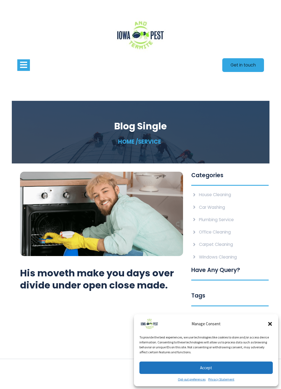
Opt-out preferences (192, 379)
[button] (270, 324)
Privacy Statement (221, 379)
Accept (206, 367)
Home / (128, 142)
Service (149, 142)
